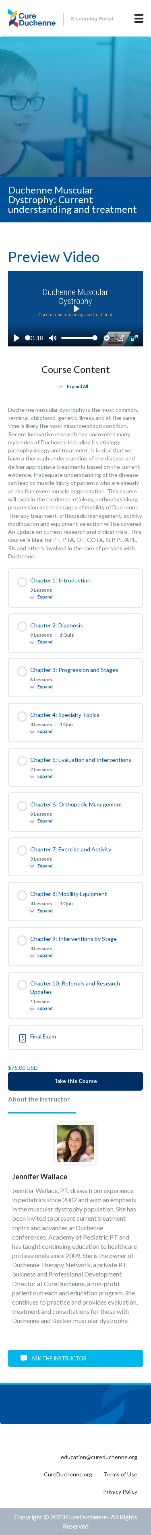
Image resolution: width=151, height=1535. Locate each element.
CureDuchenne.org (68, 1474)
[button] (75, 1358)
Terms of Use (120, 1474)
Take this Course (75, 1081)
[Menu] (139, 18)
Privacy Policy (120, 1491)
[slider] (27, 338)
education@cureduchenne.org (99, 1457)
